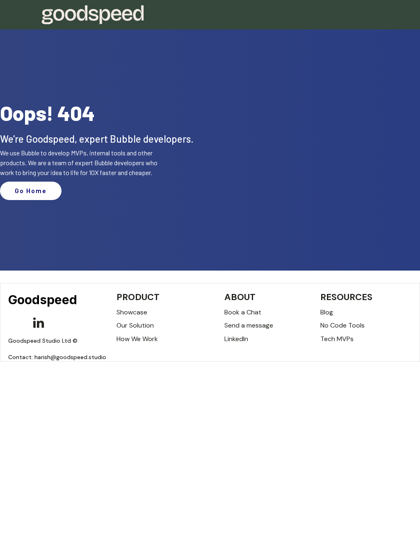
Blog (326, 312)
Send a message (248, 325)
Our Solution (135, 325)
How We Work (137, 339)
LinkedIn (236, 339)
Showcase (131, 312)
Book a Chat (242, 312)
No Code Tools (342, 325)
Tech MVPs (337, 339)
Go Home (31, 190)
